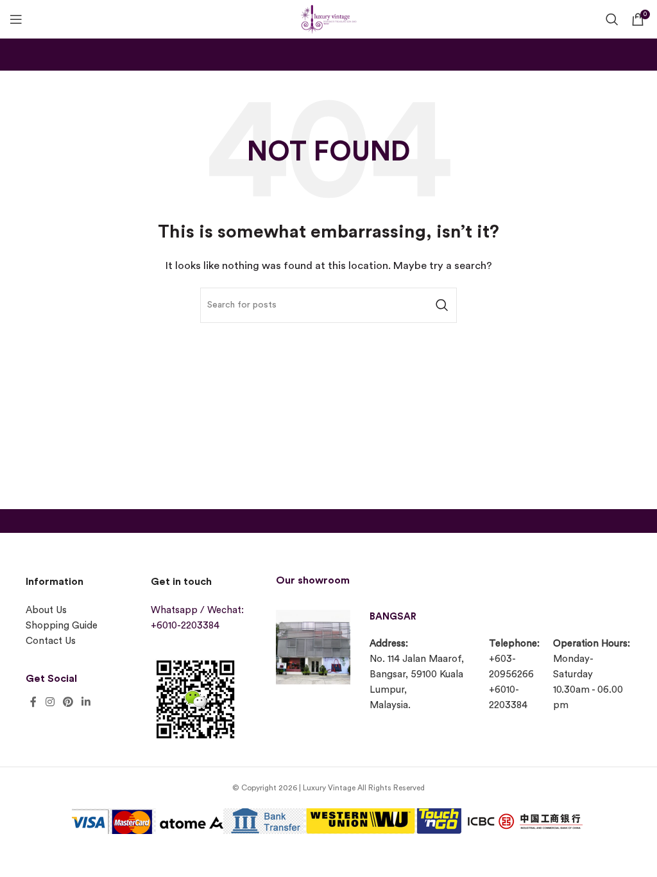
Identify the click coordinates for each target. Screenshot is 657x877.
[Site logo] (328, 17)
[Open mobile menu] (16, 19)
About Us (46, 610)
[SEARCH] (442, 305)
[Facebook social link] (33, 702)
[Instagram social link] (49, 702)
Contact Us (51, 641)
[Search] (612, 19)
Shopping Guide (62, 625)
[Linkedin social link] (86, 702)
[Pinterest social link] (67, 702)
